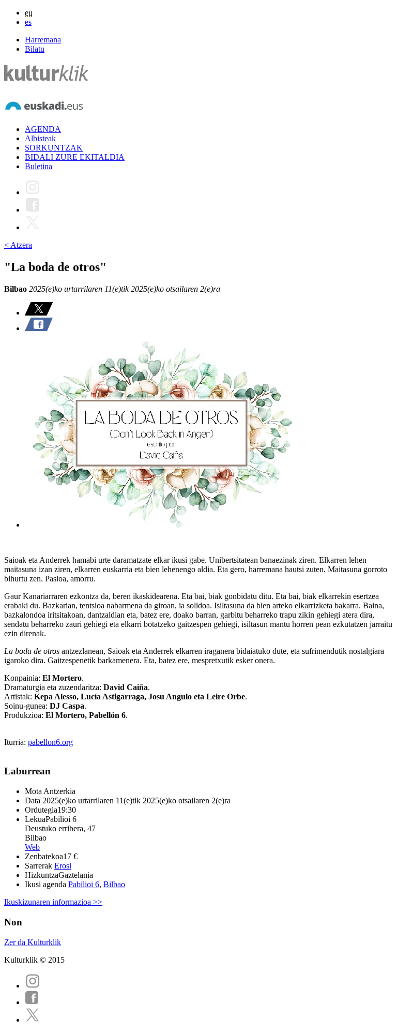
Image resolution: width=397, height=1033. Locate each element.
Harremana (43, 39)
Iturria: (16, 742)
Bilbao (114, 884)
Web (32, 847)
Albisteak (40, 138)
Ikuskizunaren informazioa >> (53, 901)
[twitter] (32, 1019)
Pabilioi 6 (83, 884)
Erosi (62, 865)
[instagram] (32, 985)
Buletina (38, 166)
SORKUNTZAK (54, 147)
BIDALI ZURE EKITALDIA (75, 157)
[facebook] (32, 1002)
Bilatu (34, 48)
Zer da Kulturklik (32, 942)
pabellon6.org (50, 742)
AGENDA (43, 129)
